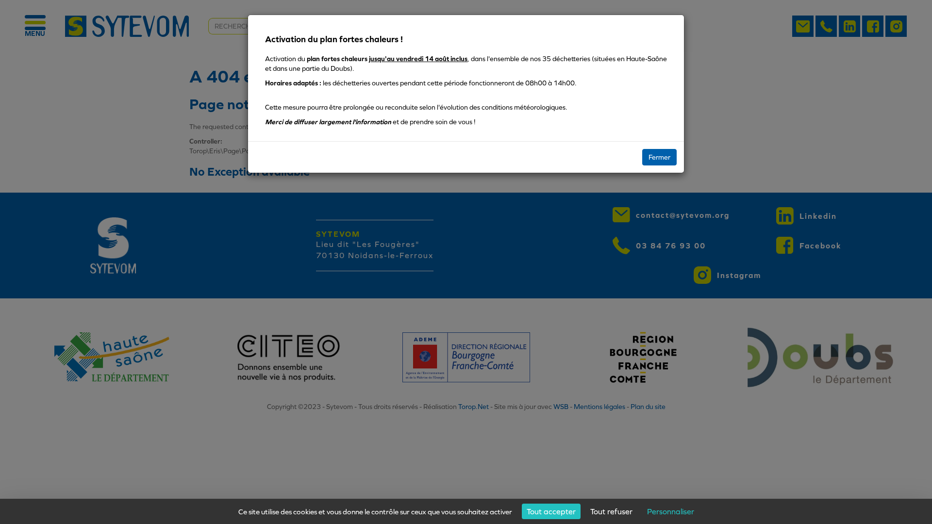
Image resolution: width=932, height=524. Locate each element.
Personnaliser (670, 511)
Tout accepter (551, 511)
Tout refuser (611, 511)
